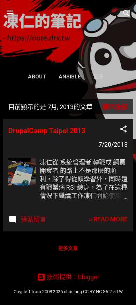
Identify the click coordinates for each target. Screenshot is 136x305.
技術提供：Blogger (72, 277)
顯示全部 (115, 106)
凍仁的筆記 (68, 29)
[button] (123, 130)
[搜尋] (126, 14)
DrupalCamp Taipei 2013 (46, 131)
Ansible (70, 77)
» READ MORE (108, 219)
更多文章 (68, 248)
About (37, 77)
